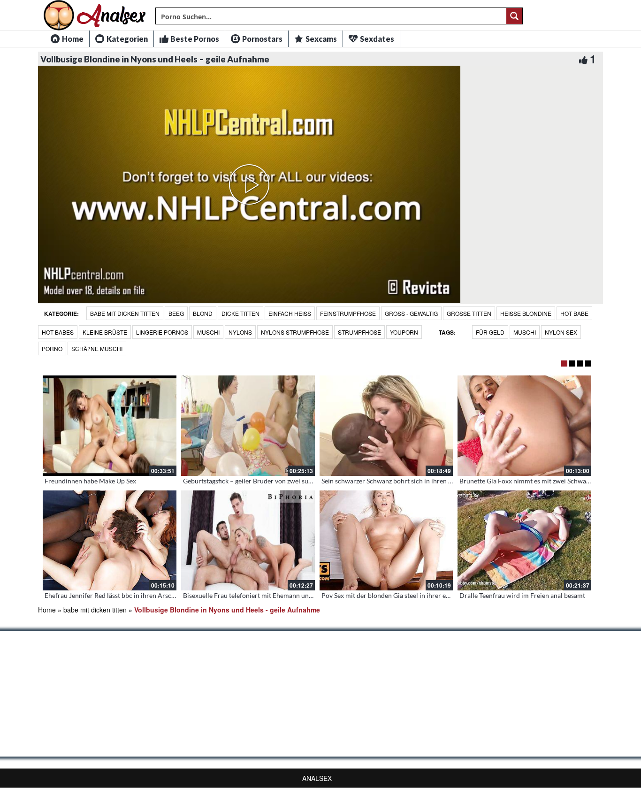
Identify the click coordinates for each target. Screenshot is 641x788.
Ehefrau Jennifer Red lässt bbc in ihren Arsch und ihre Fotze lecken (141, 595)
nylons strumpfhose (295, 332)
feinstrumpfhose (348, 313)
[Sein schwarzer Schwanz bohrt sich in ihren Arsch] (386, 425)
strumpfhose (359, 332)
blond (203, 313)
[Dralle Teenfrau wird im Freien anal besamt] (524, 540)
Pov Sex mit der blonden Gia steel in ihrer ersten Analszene (406, 595)
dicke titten (240, 313)
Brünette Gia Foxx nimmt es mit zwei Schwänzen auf (534, 481)
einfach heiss (289, 313)
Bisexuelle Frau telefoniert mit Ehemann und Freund (259, 595)
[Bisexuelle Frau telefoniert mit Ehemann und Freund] (248, 540)
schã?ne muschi (96, 348)
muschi (208, 332)
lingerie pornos (162, 332)
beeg (176, 313)
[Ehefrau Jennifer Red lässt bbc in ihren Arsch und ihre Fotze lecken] (109, 540)
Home (47, 609)
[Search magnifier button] (514, 16)
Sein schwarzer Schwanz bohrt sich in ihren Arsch (393, 481)
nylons (240, 332)
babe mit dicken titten (125, 313)
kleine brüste (105, 332)
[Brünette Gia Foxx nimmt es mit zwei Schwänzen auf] (524, 425)
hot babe (574, 313)
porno (52, 348)
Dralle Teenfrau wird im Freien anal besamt (522, 595)
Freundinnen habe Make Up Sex (90, 481)
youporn (404, 332)
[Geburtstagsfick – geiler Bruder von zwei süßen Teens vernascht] (248, 425)
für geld (490, 332)
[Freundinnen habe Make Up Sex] (109, 425)
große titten (469, 313)
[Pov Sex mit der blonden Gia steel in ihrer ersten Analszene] (386, 540)
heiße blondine (525, 313)
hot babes (58, 332)
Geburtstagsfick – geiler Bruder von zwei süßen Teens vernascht (275, 481)
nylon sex (561, 332)
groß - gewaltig (411, 313)
